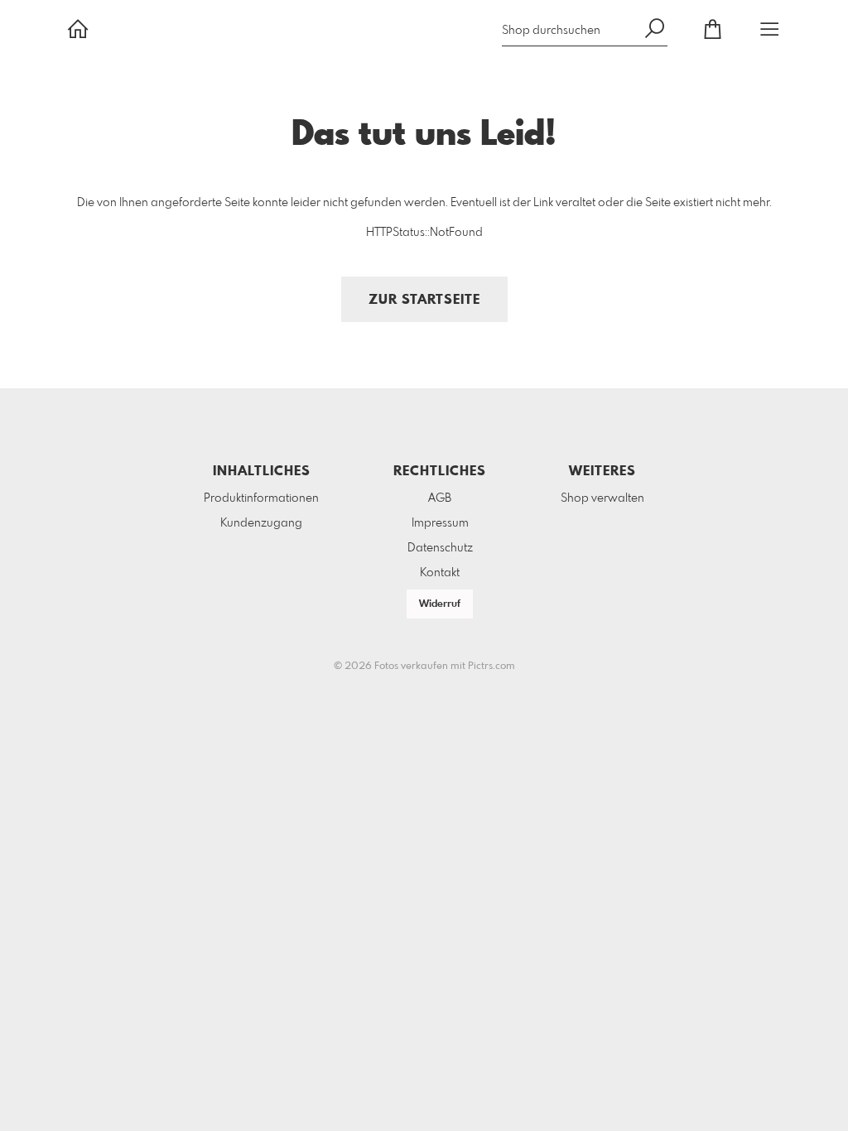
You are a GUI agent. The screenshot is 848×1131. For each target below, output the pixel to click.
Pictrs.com (491, 666)
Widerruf (439, 604)
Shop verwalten (602, 498)
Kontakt (440, 573)
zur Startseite (424, 300)
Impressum (440, 523)
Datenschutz (440, 548)
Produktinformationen (261, 498)
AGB (439, 498)
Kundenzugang (261, 523)
